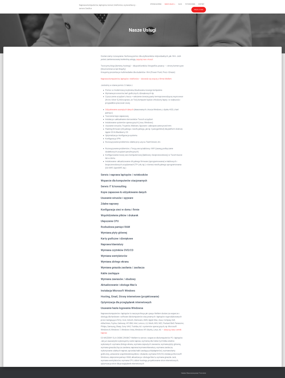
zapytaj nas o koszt (144, 59)
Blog (180, 4)
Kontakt (201, 4)
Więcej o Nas (198, 9)
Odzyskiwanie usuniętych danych (119, 109)
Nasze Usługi (169, 4)
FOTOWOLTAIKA (190, 4)
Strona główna (155, 4)
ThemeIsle (202, 373)
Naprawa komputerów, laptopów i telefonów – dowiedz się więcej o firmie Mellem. (136, 79)
